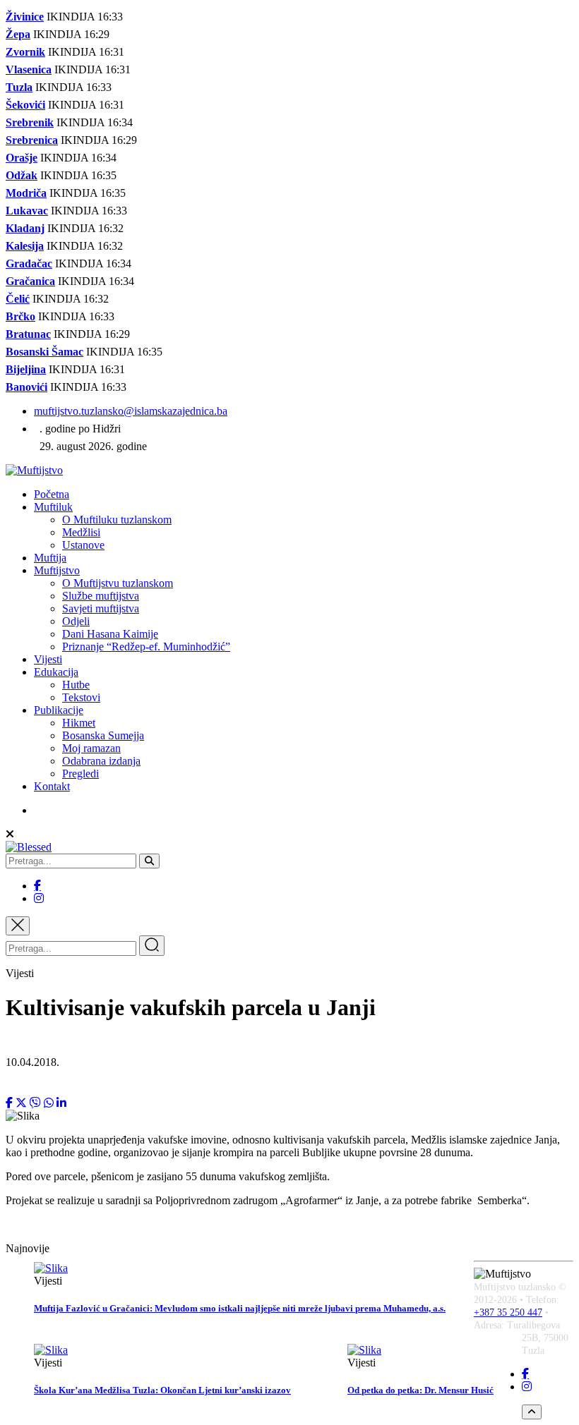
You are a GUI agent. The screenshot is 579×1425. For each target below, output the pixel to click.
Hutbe (76, 685)
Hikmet (78, 723)
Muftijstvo (57, 570)
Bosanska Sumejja (103, 735)
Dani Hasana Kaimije (110, 634)
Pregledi (80, 774)
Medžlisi (81, 532)
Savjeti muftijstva (100, 608)
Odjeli (76, 621)
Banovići (26, 387)
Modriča (26, 193)
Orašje (21, 158)
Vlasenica (29, 69)
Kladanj (25, 228)
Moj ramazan (91, 748)
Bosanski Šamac (44, 352)
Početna (51, 494)
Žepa (18, 34)
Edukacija (56, 672)
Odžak (21, 175)
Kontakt (52, 786)
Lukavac (27, 211)
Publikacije (58, 710)
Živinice (25, 17)
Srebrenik (30, 122)
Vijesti (48, 659)
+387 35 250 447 (508, 1312)
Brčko (20, 316)
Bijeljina (26, 369)
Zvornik (25, 52)
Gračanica (30, 281)
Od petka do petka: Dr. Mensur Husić (420, 1390)
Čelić (18, 299)
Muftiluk (53, 507)
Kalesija (25, 246)
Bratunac (28, 334)
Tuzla (19, 87)
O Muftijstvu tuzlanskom (117, 583)
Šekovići (25, 105)
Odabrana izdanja (101, 761)
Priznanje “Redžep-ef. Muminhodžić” (146, 647)
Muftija (50, 558)
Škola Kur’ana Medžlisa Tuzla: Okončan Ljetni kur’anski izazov (162, 1390)
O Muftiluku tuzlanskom (117, 520)
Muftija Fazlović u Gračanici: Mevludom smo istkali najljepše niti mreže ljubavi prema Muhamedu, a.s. (240, 1308)
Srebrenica (32, 140)
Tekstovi (81, 697)
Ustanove (83, 545)
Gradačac (29, 263)
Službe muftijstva (100, 596)
